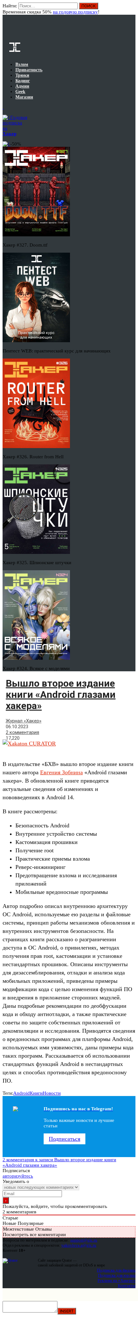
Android (21, 1093)
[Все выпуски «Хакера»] (3, 107)
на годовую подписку (75, 11)
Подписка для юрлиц (116, 1275)
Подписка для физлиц (116, 1270)
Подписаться (64, 1139)
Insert (66, 1311)
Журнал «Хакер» (23, 721)
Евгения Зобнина (61, 772)
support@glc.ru (83, 1240)
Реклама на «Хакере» (116, 1280)
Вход (131, 9)
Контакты (126, 1285)
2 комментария (22, 732)
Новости (52, 1093)
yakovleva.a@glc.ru (78, 1245)
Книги (36, 1093)
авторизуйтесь (18, 1176)
